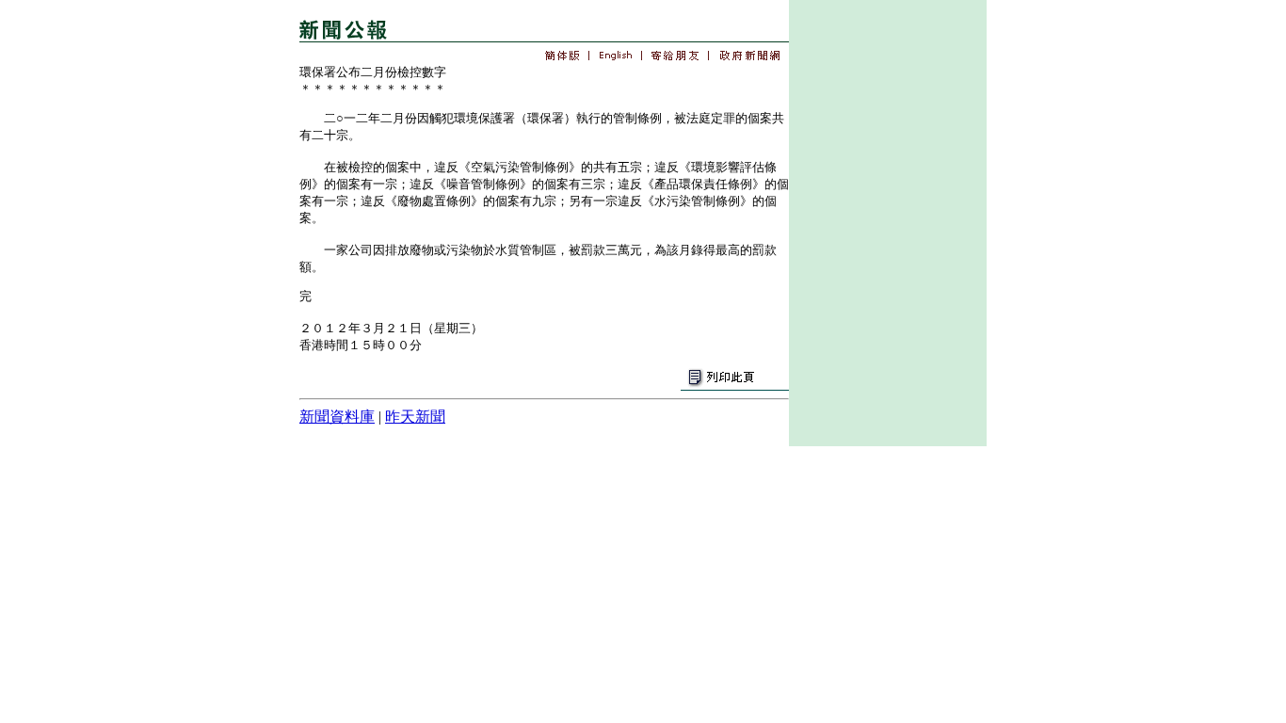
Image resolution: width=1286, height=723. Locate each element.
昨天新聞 (415, 417)
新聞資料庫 (337, 417)
